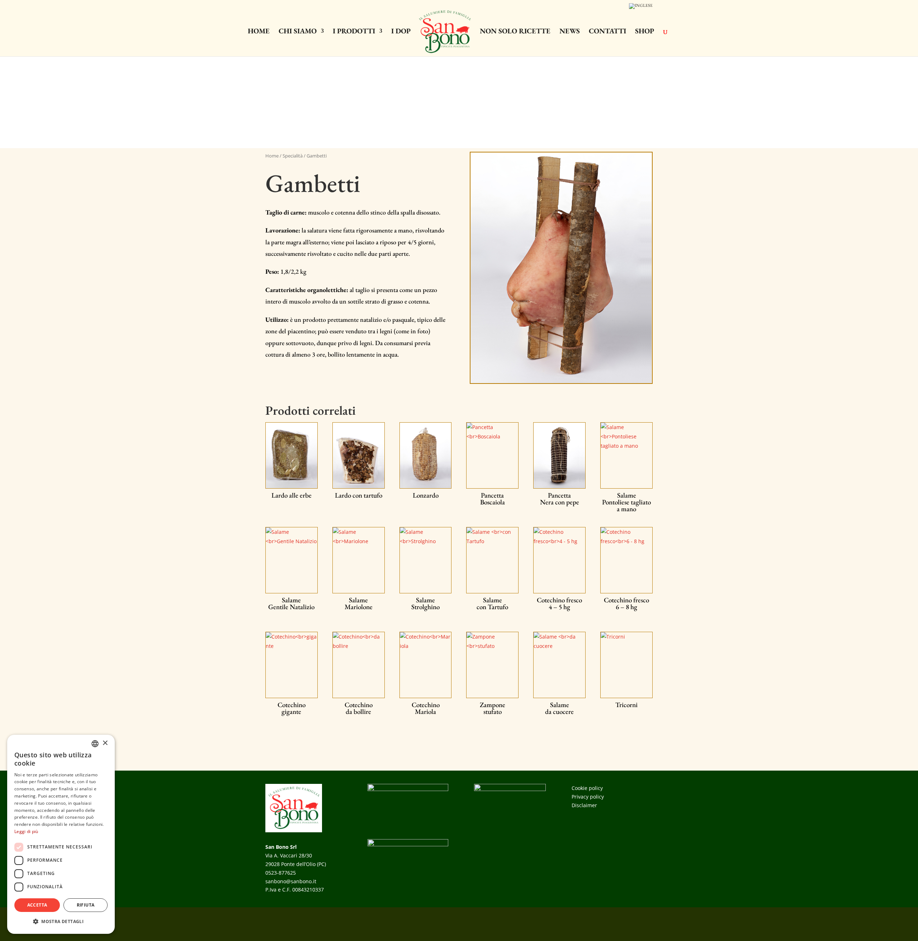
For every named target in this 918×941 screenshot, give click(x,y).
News (569, 32)
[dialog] (61, 834)
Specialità (293, 155)
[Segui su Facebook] (632, 922)
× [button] (105, 743)
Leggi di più (26, 831)
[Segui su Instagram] (647, 922)
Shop (644, 32)
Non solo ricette (515, 32)
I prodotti (354, 32)
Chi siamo (298, 32)
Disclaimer (584, 805)
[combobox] (95, 743)
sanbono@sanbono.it (290, 881)
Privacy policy (588, 796)
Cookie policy (587, 788)
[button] (61, 922)
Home (259, 32)
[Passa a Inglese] (641, 7)
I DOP (401, 32)
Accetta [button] (37, 905)
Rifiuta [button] (86, 905)
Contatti (607, 32)
